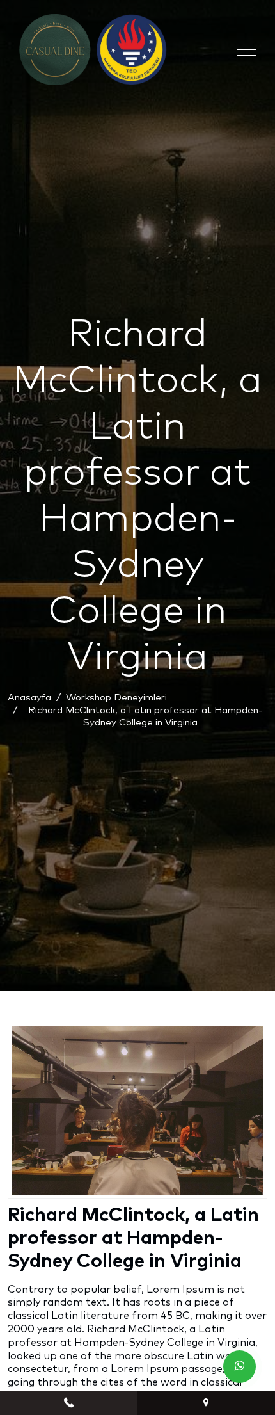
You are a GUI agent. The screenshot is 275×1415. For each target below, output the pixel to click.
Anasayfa (29, 697)
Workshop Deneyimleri (116, 697)
